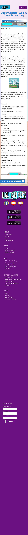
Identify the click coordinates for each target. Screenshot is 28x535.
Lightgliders (8, 234)
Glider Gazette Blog (11, 261)
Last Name (6, 416)
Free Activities (9, 264)
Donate (7, 285)
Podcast (7, 268)
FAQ (6, 238)
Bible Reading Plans (11, 266)
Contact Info (9, 240)
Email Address (7, 407)
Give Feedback (9, 252)
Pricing (7, 236)
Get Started (8, 277)
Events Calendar (10, 262)
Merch (7, 293)
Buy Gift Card (9, 297)
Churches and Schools (12, 283)
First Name (6, 411)
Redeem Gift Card (10, 299)
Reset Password (10, 250)
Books (7, 295)
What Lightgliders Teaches (13, 279)
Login (6, 248)
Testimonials (9, 281)
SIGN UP (23, 7)
